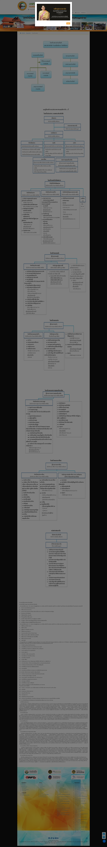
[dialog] (53, 423)
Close (68, 23)
